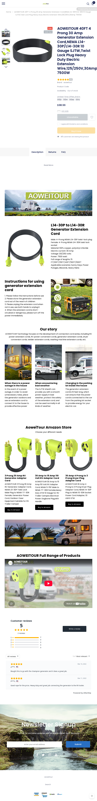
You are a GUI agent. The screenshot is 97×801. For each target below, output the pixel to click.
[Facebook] (37, 755)
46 (62, 136)
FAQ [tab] (63, 152)
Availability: (61, 91)
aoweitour (68, 82)
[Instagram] (49, 755)
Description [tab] (37, 152)
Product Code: (63, 86)
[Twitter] (43, 755)
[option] (32, 52)
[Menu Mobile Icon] (3, 4)
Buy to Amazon (14, 510)
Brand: (59, 82)
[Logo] (46, 3)
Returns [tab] (52, 152)
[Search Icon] (88, 4)
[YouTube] (56, 755)
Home (8, 12)
